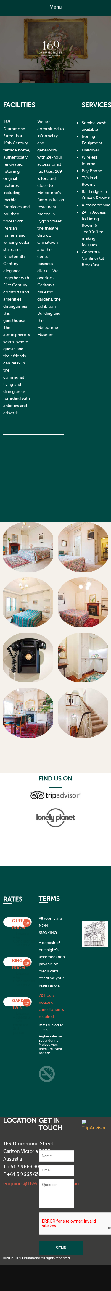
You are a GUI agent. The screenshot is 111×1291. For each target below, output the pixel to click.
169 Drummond (65, 53)
